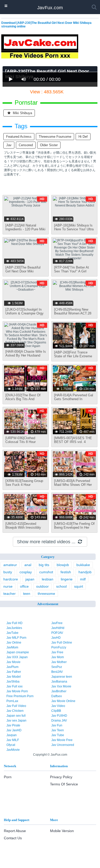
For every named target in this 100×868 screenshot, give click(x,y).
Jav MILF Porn (16, 637)
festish (66, 572)
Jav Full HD (14, 623)
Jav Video (58, 706)
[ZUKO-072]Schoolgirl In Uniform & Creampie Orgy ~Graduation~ (24, 313)
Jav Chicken (15, 711)
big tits (44, 565)
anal (27, 565)
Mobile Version (62, 831)
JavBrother (58, 691)
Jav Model (13, 676)
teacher (9, 593)
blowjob (63, 565)
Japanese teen (61, 676)
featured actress (19, 137)
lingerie (67, 579)
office (24, 586)
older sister (49, 145)
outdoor (42, 586)
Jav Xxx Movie (61, 686)
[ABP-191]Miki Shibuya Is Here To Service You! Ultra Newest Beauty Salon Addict (74, 231)
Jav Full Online (61, 642)
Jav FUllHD (59, 715)
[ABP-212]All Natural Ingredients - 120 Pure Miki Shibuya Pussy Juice (25, 229)
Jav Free (57, 652)
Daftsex (56, 696)
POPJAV (57, 633)
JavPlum (12, 667)
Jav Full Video (16, 706)
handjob (85, 572)
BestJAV (57, 672)
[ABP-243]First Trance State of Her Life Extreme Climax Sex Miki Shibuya (73, 356)
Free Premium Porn (20, 696)
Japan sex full (16, 715)
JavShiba (12, 681)
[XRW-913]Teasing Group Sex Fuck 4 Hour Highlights (24, 484)
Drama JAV (59, 720)
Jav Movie (13, 662)
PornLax (12, 701)
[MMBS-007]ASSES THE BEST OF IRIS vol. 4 (73, 440)
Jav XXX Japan (17, 657)
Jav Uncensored (62, 745)
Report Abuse (15, 831)
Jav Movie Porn (17, 691)
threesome (46, 593)
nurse (8, 586)
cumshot (46, 572)
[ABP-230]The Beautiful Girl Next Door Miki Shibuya (23, 271)
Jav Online (13, 642)
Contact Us (13, 838)
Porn (8, 777)
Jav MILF (12, 740)
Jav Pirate (13, 725)
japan (29, 579)
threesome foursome (55, 137)
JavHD (56, 637)
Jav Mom (57, 657)
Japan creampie (17, 652)
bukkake (83, 565)
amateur (10, 565)
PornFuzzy (58, 647)
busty (7, 572)
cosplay (25, 572)
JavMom (12, 647)
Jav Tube (57, 735)
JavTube (12, 633)
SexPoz (56, 667)
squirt (78, 586)
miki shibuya (22, 113)
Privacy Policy (61, 777)
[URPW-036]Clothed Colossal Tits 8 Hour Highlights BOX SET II (22, 442)
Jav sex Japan (16, 720)
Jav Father (13, 672)
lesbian (47, 579)
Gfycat (10, 745)
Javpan (11, 735)
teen (26, 593)
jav (9, 145)
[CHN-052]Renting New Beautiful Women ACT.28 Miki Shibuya (72, 313)
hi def (83, 137)
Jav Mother (59, 662)
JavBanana (59, 681)
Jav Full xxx (14, 686)
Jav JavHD (14, 730)
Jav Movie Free (62, 740)
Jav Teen (57, 730)
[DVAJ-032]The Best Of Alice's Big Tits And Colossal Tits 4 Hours (23, 399)
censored (26, 145)
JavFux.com (50, 7)
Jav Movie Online (63, 701)
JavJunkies (14, 628)
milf (83, 579)
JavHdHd (57, 628)
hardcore (10, 579)
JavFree (57, 623)
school (61, 586)
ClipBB (56, 711)
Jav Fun (56, 725)
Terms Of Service (64, 784)
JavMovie (13, 750)
